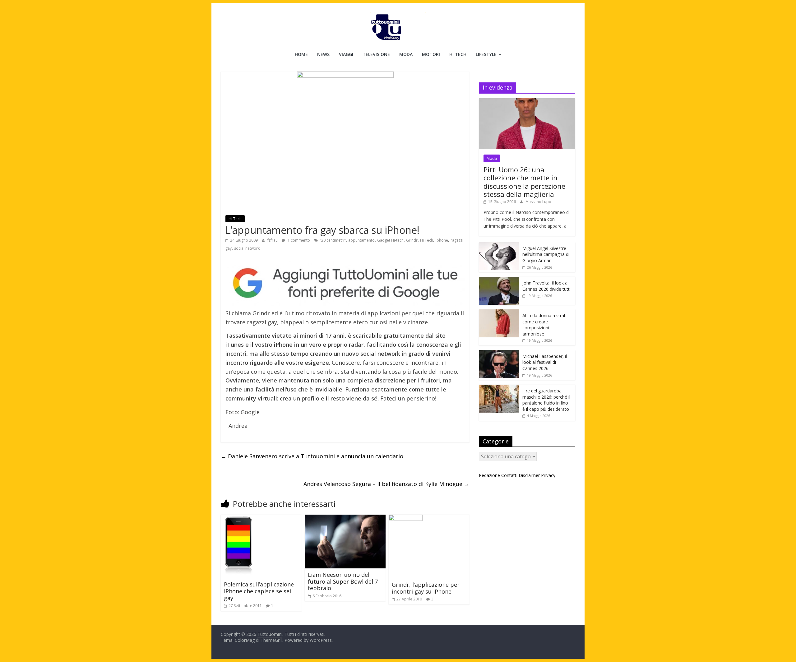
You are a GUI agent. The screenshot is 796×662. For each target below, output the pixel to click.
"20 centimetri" (333, 240)
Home (301, 54)
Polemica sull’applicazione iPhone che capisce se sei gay (259, 591)
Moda (406, 54)
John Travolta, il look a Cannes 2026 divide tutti (546, 286)
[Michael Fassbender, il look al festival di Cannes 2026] (499, 353)
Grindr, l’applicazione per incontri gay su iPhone (426, 588)
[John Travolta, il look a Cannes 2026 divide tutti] (499, 280)
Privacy (548, 475)
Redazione (489, 475)
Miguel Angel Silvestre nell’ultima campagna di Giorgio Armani (545, 254)
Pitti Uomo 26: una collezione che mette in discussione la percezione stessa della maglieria (524, 182)
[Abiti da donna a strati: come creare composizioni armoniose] (499, 313)
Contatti (509, 475)
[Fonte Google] (345, 283)
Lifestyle (486, 54)
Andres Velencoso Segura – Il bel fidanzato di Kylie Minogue (386, 484)
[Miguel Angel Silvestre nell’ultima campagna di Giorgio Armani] (499, 245)
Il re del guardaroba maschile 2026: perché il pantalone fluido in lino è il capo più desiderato (546, 400)
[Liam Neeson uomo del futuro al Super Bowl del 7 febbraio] (345, 518)
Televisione (376, 54)
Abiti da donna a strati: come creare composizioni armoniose (544, 324)
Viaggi (346, 54)
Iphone (442, 240)
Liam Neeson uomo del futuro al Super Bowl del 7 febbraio (343, 581)
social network (247, 248)
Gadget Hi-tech (390, 240)
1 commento (298, 240)
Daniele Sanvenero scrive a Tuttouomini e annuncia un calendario (312, 456)
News (323, 54)
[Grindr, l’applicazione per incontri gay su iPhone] (406, 518)
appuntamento (361, 240)
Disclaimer (529, 475)
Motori (431, 54)
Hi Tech (457, 54)
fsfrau (273, 240)
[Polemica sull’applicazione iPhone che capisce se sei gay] (238, 518)
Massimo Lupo (538, 201)
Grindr (412, 240)
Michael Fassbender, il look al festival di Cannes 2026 (544, 362)
